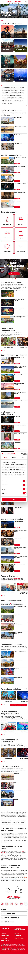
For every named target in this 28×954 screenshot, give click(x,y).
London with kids (16, 578)
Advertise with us (5, 935)
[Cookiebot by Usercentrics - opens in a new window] (21, 454)
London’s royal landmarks (11, 603)
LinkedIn (16, 904)
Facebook (25, 904)
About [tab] (22, 457)
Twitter (21, 904)
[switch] (24, 485)
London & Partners (6, 929)
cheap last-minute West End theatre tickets (14, 878)
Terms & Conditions (19, 938)
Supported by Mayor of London (19, 929)
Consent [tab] (5, 457)
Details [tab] (14, 457)
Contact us (3, 933)
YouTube (6, 904)
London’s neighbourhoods (7, 770)
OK (14, 499)
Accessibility (4, 938)
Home (2, 20)
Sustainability (18, 935)
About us (17, 933)
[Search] (26, 2)
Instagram (11, 904)
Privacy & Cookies (5, 940)
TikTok (2, 904)
